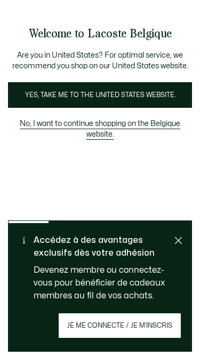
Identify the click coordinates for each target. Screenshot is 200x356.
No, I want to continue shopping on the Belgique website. (100, 129)
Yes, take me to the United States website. (100, 95)
